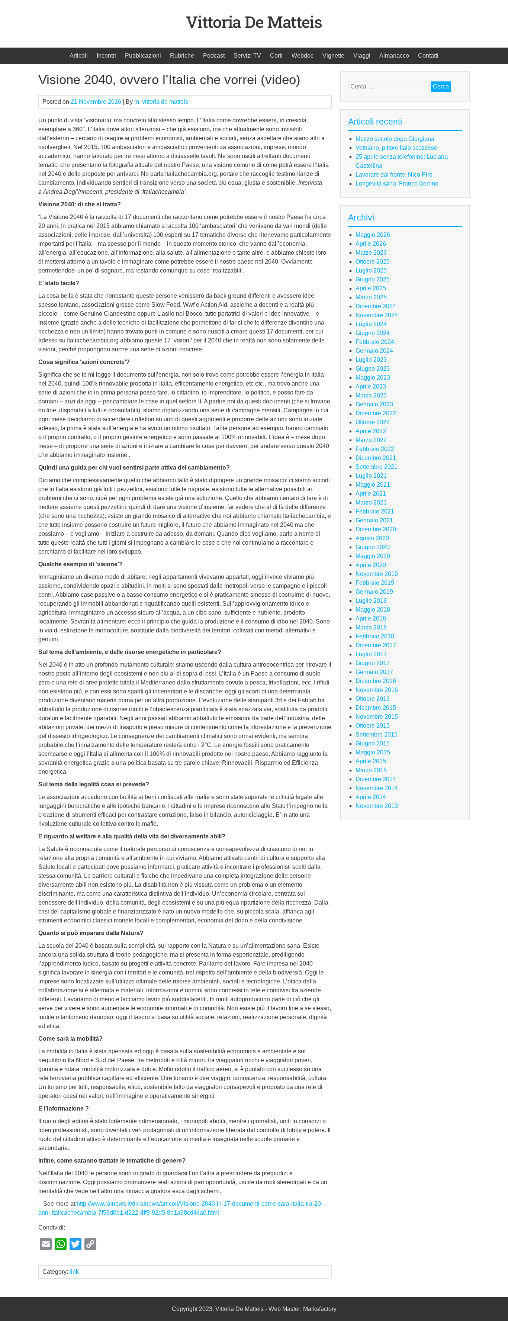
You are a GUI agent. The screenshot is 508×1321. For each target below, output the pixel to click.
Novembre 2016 (377, 690)
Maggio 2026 (373, 235)
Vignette (333, 55)
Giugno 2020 (373, 547)
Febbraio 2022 (375, 449)
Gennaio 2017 (374, 672)
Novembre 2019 (377, 574)
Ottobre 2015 (373, 725)
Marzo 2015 (371, 770)
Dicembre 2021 (376, 458)
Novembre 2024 (377, 315)
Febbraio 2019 (375, 583)
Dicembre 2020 (376, 529)
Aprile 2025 (371, 288)
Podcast (214, 55)
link (74, 1272)
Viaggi (361, 55)
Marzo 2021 (371, 502)
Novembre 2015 (377, 716)
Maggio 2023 (373, 377)
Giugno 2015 (373, 743)
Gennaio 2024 (374, 351)
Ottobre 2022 (373, 422)
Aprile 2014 (371, 797)
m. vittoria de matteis (161, 102)
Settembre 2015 (377, 734)
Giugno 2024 (373, 333)
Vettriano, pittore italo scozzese (396, 148)
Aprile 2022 (371, 431)
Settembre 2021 (377, 467)
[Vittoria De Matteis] (254, 35)
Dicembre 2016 (376, 681)
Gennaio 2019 (374, 592)
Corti (276, 55)
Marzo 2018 (371, 627)
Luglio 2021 (371, 476)
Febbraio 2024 (375, 342)
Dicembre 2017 (376, 645)
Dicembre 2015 (376, 708)
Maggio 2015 (373, 752)
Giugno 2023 (373, 368)
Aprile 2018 (371, 618)
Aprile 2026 (371, 244)
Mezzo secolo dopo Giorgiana (395, 139)
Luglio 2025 (371, 270)
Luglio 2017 (371, 654)
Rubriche (182, 55)
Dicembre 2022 (376, 413)
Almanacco (394, 55)
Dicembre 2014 (376, 779)
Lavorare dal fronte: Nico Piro (394, 174)
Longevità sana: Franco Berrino (397, 183)
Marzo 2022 (371, 440)
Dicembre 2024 (376, 306)
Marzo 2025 (371, 297)
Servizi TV (247, 55)
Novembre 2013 (377, 806)
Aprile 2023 (371, 386)
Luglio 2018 (371, 600)
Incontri (106, 55)
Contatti (428, 55)
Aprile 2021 (371, 493)
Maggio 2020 (373, 556)
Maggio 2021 (373, 484)
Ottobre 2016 (373, 699)
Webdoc (303, 55)
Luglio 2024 (371, 324)
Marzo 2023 (371, 395)
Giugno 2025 (373, 279)
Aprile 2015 (371, 761)
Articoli (79, 55)
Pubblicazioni (143, 55)
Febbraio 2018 (375, 636)
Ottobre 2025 (373, 261)
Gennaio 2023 (374, 404)
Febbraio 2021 (375, 511)
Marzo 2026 (371, 252)
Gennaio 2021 (374, 520)
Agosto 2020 (372, 538)
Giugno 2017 (373, 663)
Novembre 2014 (377, 788)
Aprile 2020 (371, 565)
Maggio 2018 (373, 609)
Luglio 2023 (371, 360)
